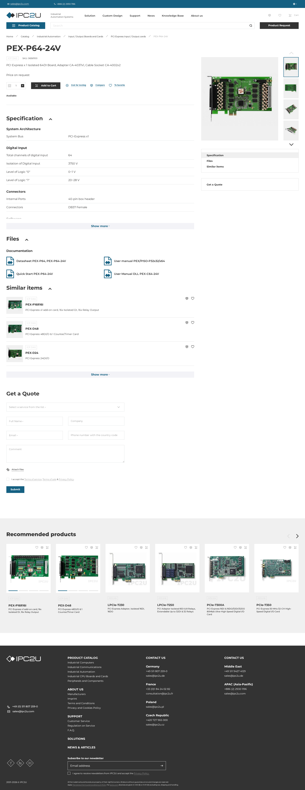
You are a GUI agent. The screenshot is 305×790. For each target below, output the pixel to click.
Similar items (215, 166)
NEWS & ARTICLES (81, 747)
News (151, 15)
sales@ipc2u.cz (155, 724)
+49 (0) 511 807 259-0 (25, 706)
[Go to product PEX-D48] (14, 329)
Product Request (279, 25)
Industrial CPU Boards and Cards (88, 676)
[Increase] (22, 85)
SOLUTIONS (76, 738)
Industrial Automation (81, 671)
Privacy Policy (66, 479)
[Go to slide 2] (23, 590)
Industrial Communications (84, 667)
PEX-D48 (32, 328)
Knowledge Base (173, 15)
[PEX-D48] (78, 570)
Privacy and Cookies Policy (84, 707)
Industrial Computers (81, 662)
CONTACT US (155, 658)
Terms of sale (49, 479)
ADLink (113, 598)
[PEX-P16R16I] (28, 570)
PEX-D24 (31, 353)
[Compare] (186, 299)
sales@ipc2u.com (235, 693)
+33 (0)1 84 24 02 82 (158, 689)
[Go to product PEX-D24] (14, 353)
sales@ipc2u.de (155, 675)
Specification (215, 155)
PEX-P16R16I (34, 304)
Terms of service (32, 479)
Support (135, 15)
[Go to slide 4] (44, 590)
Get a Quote (214, 184)
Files (210, 161)
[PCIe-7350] (276, 570)
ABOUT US (75, 689)
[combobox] (65, 407)
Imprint (72, 698)
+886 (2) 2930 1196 (235, 689)
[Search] (251, 25)
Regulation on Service (81, 725)
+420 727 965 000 (157, 720)
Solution (90, 15)
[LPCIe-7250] (177, 570)
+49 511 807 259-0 (156, 671)
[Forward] (291, 144)
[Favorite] (192, 299)
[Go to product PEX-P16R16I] (14, 305)
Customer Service (79, 721)
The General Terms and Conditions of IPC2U (89, 785)
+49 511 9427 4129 (235, 671)
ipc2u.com (114, 785)
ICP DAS (12, 58)
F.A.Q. (71, 730)
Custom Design (112, 15)
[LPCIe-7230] (128, 570)
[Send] (162, 766)
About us (197, 15)
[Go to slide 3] (33, 590)
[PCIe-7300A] (227, 570)
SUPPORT (75, 716)
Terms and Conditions (81, 703)
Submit (15, 489)
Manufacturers (77, 694)
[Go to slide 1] (13, 590)
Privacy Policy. (141, 773)
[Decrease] (9, 85)
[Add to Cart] (46, 548)
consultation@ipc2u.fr (159, 693)
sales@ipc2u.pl (155, 706)
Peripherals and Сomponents (85, 680)
